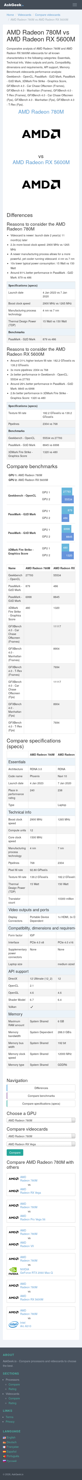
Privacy (10, 1421)
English (11, 1437)
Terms (9, 1417)
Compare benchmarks (41, 1096)
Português (13, 1456)
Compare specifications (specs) (41, 1103)
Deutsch (12, 1442)
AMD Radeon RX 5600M (41, 162)
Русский (12, 1461)
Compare (15, 1152)
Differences (41, 1088)
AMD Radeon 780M (41, 111)
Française (13, 1447)
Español (11, 1451)
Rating (12, 1389)
